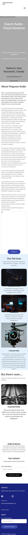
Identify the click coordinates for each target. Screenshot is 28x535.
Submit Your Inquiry (14, 475)
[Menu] (25, 8)
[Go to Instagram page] (13, 496)
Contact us (14, 251)
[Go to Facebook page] (2, 496)
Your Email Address (6, 466)
